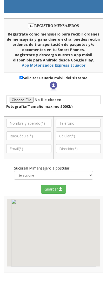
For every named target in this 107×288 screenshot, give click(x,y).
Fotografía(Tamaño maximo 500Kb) (39, 106)
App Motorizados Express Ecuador (53, 65)
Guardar (51, 189)
